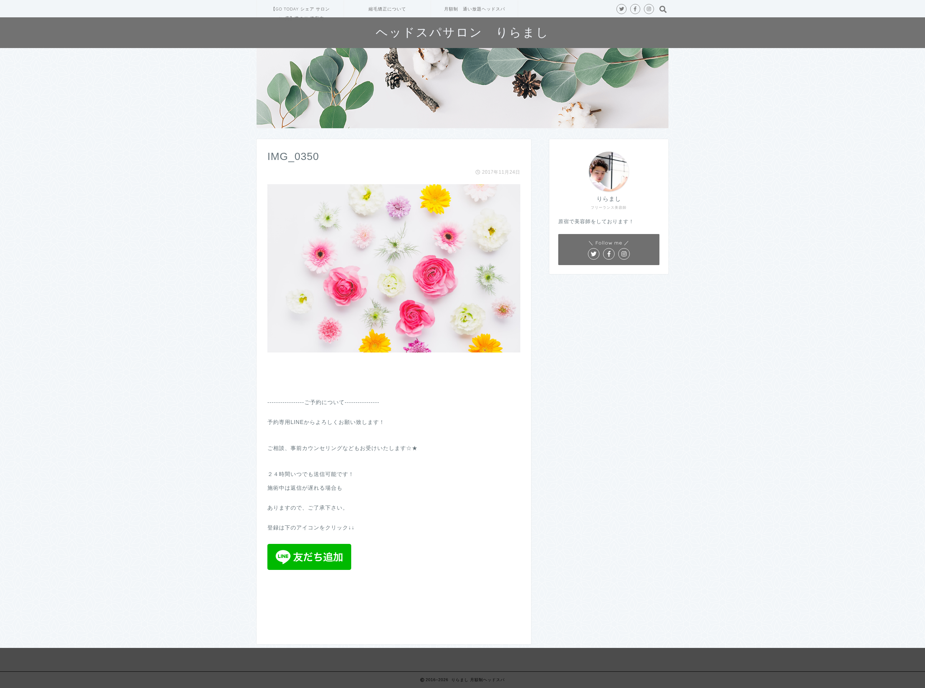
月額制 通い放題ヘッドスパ (474, 9)
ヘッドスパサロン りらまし (462, 32)
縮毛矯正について (387, 9)
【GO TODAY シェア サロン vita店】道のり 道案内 (300, 11)
